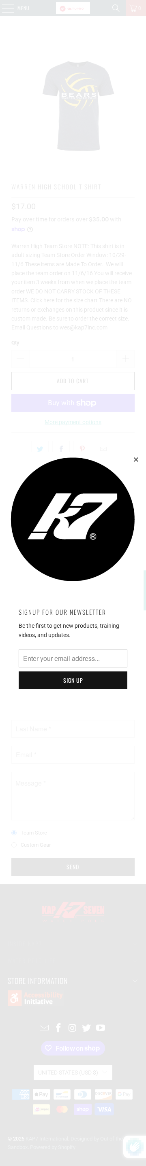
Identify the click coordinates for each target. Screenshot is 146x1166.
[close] (136, 459)
